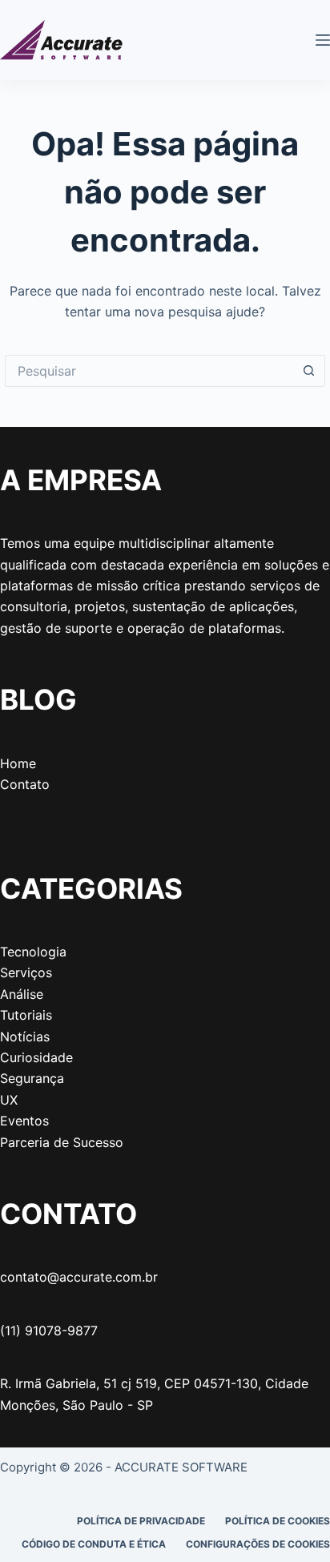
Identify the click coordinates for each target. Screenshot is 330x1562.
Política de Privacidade (141, 1521)
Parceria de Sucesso (61, 1142)
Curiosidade (36, 1057)
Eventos (24, 1121)
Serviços (26, 972)
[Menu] (323, 40)
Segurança (32, 1078)
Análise (21, 994)
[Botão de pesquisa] (309, 371)
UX (9, 1100)
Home (18, 763)
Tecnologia (33, 952)
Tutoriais (26, 1015)
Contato (25, 784)
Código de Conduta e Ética (94, 1544)
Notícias (25, 1037)
